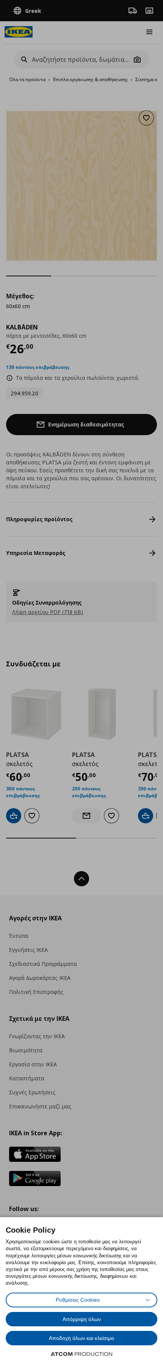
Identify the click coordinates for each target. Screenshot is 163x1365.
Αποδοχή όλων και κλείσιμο (81, 1338)
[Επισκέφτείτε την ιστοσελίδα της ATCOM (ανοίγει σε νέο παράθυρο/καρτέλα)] (81, 1354)
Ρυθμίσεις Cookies (78, 1300)
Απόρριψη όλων (82, 1319)
